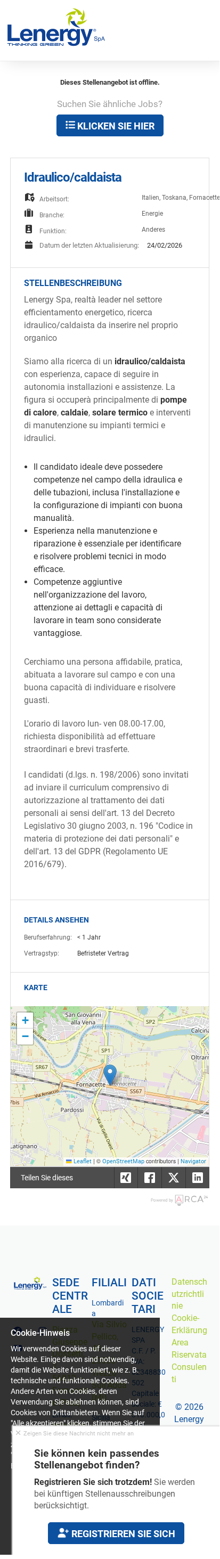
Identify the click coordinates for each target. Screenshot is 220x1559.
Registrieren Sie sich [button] (122, 1533)
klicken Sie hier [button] (114, 126)
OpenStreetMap (123, 1161)
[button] (110, 1075)
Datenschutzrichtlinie (189, 1294)
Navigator (193, 1161)
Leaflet (82, 1161)
